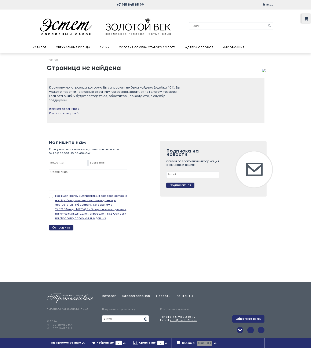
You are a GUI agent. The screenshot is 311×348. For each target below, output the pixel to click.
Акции (105, 47)
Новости (163, 296)
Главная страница (63, 109)
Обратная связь (248, 319)
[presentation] (68, 343)
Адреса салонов (199, 47)
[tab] (68, 343)
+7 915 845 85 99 (130, 4)
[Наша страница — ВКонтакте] (240, 330)
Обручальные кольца (73, 47)
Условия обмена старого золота (147, 47)
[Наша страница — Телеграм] (250, 330)
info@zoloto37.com (183, 320)
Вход (269, 5)
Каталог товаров (62, 113)
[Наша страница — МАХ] (261, 330)
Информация (233, 47)
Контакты (184, 296)
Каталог (40, 47)
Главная (52, 60)
